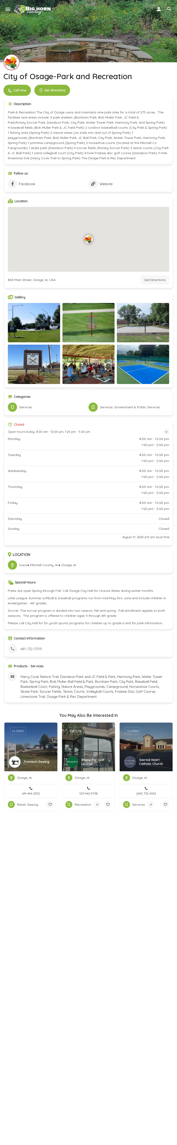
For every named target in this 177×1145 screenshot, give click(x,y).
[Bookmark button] (50, 804)
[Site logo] (33, 9)
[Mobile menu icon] (8, 9)
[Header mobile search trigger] (169, 9)
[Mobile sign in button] (159, 9)
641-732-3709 (31, 649)
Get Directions (155, 280)
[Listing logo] (11, 62)
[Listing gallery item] (34, 322)
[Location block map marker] (88, 239)
